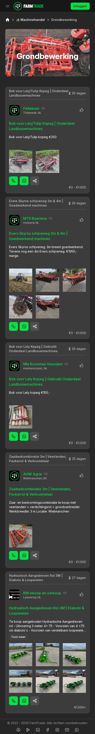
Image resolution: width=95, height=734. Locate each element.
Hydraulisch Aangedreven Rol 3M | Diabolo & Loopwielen (36, 578)
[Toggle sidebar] (7, 6)
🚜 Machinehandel (30, 20)
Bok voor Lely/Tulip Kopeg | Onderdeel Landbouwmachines (38, 93)
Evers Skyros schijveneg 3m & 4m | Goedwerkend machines (36, 203)
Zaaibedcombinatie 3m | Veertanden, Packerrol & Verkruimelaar (37, 459)
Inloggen (80, 6)
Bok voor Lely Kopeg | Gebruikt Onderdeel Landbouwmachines (33, 349)
